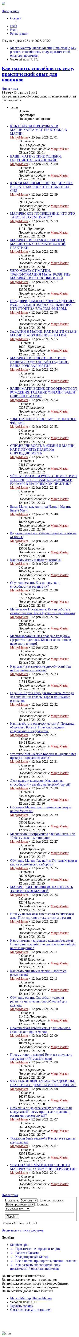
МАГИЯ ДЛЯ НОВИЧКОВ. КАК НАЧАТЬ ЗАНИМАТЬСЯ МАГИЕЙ (41, 889)
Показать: (12, 1200)
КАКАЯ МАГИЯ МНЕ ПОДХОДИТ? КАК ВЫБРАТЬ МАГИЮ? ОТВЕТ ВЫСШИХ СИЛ (41, 186)
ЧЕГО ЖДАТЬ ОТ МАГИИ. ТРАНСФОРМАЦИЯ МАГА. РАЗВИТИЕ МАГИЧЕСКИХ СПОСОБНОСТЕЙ (40, 274)
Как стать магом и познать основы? (35, 560)
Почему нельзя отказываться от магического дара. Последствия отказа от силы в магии (42, 915)
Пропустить (10, 11)
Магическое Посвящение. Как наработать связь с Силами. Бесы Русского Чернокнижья (42, 611)
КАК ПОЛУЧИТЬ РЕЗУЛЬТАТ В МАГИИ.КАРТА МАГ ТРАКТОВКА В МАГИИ (38, 129)
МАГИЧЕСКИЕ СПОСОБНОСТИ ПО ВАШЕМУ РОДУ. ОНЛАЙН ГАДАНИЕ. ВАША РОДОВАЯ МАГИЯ (39, 362)
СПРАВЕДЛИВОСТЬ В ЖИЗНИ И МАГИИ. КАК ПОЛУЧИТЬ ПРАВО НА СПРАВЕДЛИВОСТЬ (42, 449)
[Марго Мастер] (3, 4)
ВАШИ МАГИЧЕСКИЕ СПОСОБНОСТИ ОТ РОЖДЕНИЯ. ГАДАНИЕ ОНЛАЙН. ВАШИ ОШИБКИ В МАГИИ (43, 392)
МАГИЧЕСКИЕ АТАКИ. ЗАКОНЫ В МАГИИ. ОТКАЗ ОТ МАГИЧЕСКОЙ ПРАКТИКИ (38, 244)
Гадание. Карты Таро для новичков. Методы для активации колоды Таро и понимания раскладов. (42, 696)
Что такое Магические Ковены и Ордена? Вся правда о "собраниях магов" (43, 756)
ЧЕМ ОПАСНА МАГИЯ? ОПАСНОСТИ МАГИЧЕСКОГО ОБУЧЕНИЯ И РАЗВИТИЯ (43, 1167)
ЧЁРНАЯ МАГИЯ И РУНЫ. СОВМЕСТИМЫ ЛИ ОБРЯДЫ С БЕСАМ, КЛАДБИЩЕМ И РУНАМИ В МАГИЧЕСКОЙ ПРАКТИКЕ (43, 479)
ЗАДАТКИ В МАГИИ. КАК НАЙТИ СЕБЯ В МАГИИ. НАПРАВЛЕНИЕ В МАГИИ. (43, 333)
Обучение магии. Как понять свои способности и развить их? (34, 584)
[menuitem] (13, 26)
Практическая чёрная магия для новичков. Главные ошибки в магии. (40, 1030)
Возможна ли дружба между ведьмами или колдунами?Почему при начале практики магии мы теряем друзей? (41, 1111)
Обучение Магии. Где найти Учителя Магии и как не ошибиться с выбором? (43, 862)
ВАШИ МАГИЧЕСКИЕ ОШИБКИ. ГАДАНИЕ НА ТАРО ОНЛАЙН (36, 158)
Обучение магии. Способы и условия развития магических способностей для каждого (38, 1001)
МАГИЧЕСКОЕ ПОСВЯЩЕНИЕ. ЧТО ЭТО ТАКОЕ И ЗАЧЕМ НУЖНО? (42, 215)
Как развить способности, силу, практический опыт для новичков (38, 74)
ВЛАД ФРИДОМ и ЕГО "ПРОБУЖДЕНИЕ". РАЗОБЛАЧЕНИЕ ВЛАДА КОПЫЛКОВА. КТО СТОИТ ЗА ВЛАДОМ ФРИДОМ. (42, 304)
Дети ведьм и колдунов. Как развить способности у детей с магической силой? (40, 782)
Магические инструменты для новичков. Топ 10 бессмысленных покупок (42, 835)
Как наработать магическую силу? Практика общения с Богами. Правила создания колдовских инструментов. (42, 727)
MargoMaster (19, 137)
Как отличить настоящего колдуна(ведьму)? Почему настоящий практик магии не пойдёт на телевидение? (42, 944)
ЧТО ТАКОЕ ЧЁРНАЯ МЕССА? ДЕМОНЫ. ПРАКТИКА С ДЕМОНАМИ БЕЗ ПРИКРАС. (43, 1083)
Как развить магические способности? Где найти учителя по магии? (40, 668)
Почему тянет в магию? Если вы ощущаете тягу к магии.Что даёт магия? (41, 1056)
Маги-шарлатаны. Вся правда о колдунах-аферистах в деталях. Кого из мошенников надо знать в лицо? (40, 639)
